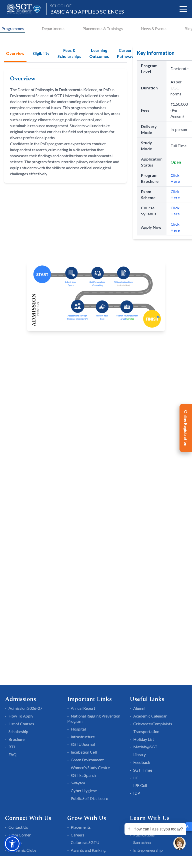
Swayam (78, 782)
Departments (53, 28)
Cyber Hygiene (84, 790)
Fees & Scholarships (69, 53)
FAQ (12, 754)
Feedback (141, 762)
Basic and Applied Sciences (87, 9)
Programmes (13, 28)
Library (139, 754)
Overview (15, 53)
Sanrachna (142, 842)
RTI (11, 746)
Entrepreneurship (148, 850)
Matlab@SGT (145, 746)
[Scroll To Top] (187, 826)
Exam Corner (19, 834)
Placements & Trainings (102, 28)
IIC (135, 777)
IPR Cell (140, 785)
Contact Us (18, 827)
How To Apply (20, 716)
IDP (136, 793)
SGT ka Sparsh (83, 775)
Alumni (139, 708)
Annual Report (83, 708)
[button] (12, 843)
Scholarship (18, 731)
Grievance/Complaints (152, 723)
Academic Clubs (22, 850)
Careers (77, 834)
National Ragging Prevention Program (93, 719)
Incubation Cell (84, 752)
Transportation (146, 731)
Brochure (16, 739)
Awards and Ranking (88, 850)
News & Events (153, 28)
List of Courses (21, 723)
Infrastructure (83, 736)
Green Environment (87, 759)
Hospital (78, 729)
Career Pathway (125, 53)
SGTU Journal (83, 744)
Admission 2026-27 (25, 708)
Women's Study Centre (90, 767)
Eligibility (41, 53)
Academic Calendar (150, 716)
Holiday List (143, 739)
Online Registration (186, 428)
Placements (81, 827)
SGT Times (142, 770)
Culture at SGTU (85, 842)
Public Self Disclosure (89, 798)
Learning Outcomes (99, 53)
